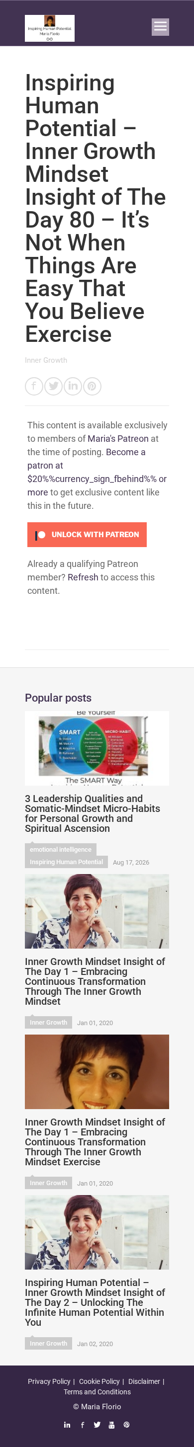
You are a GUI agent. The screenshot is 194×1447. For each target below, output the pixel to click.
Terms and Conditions (97, 1392)
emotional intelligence (61, 849)
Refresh (83, 577)
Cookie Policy (99, 1381)
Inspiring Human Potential (66, 862)
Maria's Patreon (118, 438)
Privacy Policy (49, 1381)
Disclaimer (144, 1381)
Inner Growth (46, 360)
